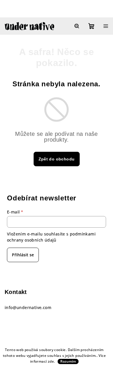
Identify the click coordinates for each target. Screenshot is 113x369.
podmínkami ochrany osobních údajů (51, 236)
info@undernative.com (28, 307)
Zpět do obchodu (57, 159)
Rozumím (68, 361)
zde (51, 361)
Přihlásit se (23, 254)
